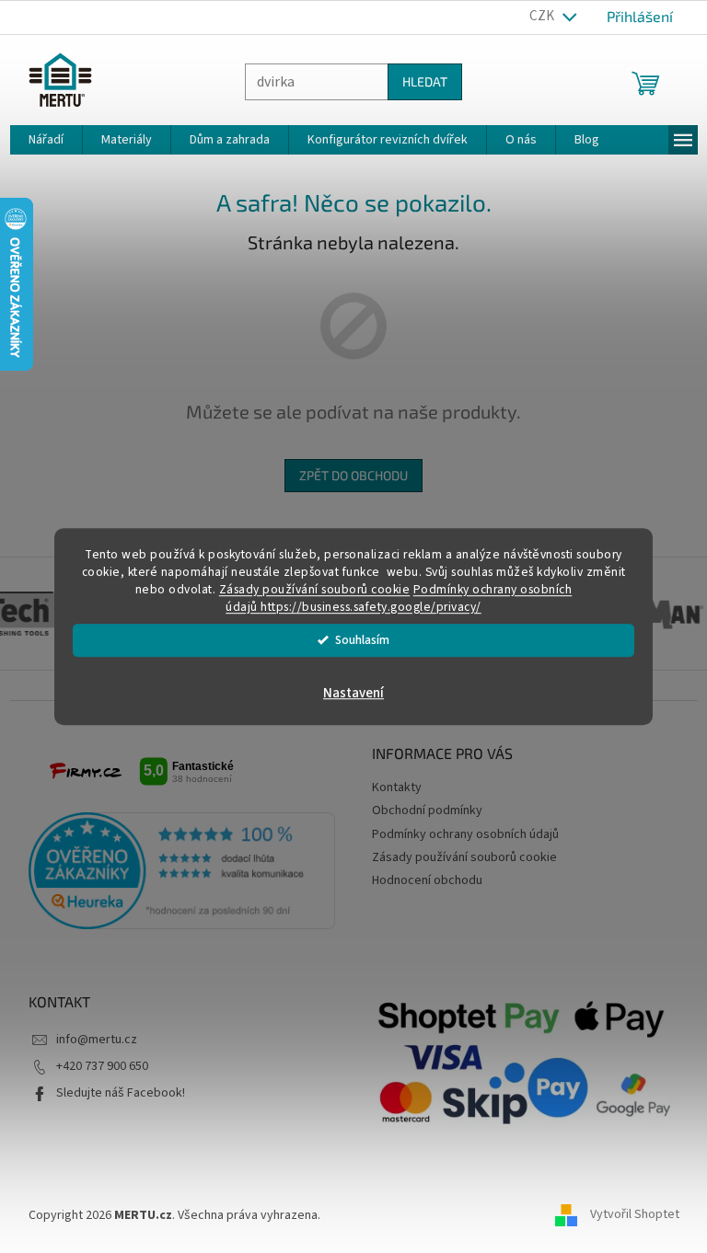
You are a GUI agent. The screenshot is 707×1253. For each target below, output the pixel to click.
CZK (536, 16)
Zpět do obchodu (347, 475)
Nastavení (347, 693)
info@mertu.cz (89, 1039)
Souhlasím (356, 640)
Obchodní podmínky (420, 810)
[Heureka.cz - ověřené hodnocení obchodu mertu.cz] (175, 871)
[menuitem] (39, 140)
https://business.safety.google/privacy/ (364, 606)
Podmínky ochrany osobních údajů (458, 834)
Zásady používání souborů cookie (307, 589)
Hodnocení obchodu (420, 880)
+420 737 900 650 (95, 1066)
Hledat (417, 81)
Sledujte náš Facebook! (113, 1093)
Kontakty (390, 787)
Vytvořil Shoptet (627, 1215)
